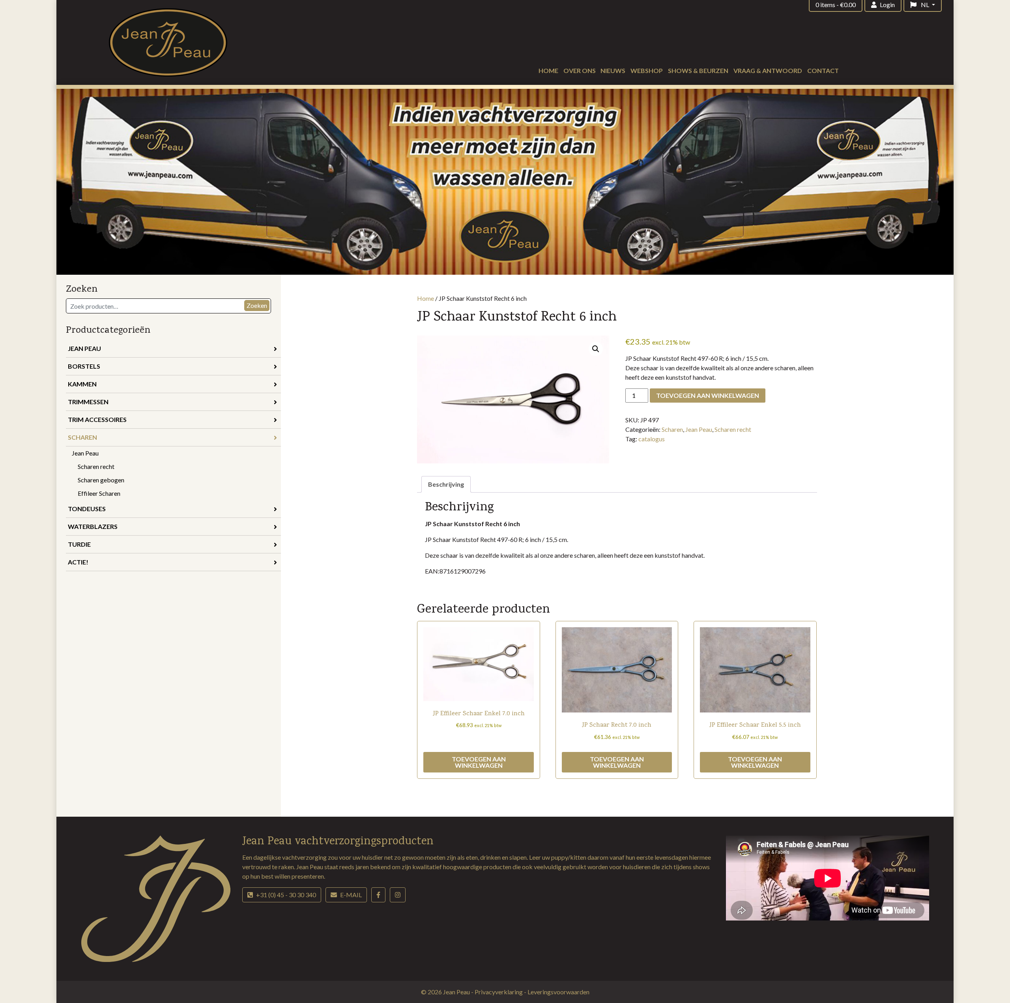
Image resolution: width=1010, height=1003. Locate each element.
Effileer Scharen (99, 493)
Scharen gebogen (101, 480)
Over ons (579, 70)
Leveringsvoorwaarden (558, 992)
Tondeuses (87, 508)
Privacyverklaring (499, 992)
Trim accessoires (97, 419)
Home (548, 70)
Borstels (84, 366)
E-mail (351, 894)
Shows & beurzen (698, 70)
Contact (823, 70)
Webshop (646, 70)
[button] (596, 349)
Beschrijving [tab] (446, 484)
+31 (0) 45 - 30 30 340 (286, 894)
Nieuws (612, 70)
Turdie (79, 544)
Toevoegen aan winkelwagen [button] (479, 762)
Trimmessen (88, 401)
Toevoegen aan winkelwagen (707, 395)
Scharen (82, 437)
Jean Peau (84, 348)
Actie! (78, 562)
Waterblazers (93, 526)
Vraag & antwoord (767, 70)
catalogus (651, 438)
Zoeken (257, 305)
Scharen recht (96, 466)
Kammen (82, 384)
